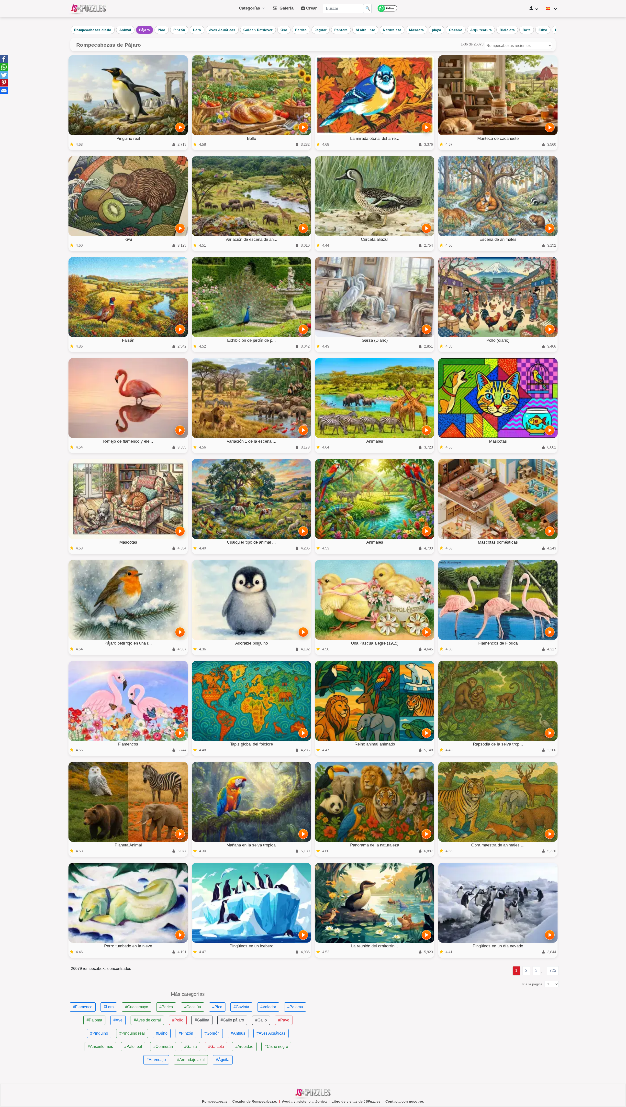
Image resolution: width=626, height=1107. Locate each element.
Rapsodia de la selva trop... (498, 744)
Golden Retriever (258, 30)
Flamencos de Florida (498, 643)
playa (436, 30)
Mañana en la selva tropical (251, 845)
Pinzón (179, 30)
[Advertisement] (438, 1026)
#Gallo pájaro (232, 1020)
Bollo (251, 138)
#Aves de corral (147, 1020)
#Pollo (177, 1020)
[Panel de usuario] (533, 8)
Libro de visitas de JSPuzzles (356, 1101)
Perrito (301, 30)
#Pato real (133, 1046)
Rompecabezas (214, 1101)
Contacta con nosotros (404, 1101)
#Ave (118, 1020)
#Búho (162, 1033)
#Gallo (261, 1020)
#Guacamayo (136, 1007)
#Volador (268, 1007)
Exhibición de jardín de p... (251, 340)
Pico (161, 30)
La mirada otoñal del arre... (374, 138)
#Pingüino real (132, 1033)
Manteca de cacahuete (498, 138)
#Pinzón (186, 1033)
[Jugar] (180, 127)
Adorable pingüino (251, 643)
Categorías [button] (250, 8)
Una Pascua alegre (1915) (375, 643)
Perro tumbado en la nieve (128, 946)
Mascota (416, 30)
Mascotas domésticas (498, 542)
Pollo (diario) (498, 340)
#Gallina (202, 1020)
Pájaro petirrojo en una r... (128, 643)
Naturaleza (392, 30)
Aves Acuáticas (222, 30)
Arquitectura (481, 30)
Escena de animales (498, 239)
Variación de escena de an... (251, 239)
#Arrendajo (156, 1060)
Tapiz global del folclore (251, 744)
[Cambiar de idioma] (551, 8)
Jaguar (321, 30)
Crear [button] (311, 8)
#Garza (190, 1046)
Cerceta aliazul (374, 239)
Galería (285, 8)
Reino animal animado (375, 744)
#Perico (166, 1007)
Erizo (542, 30)
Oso (284, 30)
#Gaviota (241, 1007)
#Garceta (216, 1046)
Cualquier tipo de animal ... (251, 542)
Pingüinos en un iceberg (251, 946)
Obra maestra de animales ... (498, 845)
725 (552, 970)
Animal (125, 30)
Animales (374, 441)
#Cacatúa (192, 1007)
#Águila (222, 1060)
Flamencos (128, 744)
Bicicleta (507, 30)
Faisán (128, 340)
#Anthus (238, 1033)
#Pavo (283, 1020)
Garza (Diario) (375, 340)
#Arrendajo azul (191, 1060)
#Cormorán (163, 1046)
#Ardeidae (244, 1046)
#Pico (217, 1007)
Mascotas (498, 441)
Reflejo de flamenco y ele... (128, 441)
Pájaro (144, 30)
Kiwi (128, 239)
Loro (197, 30)
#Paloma (295, 1007)
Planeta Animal (128, 845)
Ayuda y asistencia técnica (304, 1101)
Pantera (340, 30)
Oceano (455, 30)
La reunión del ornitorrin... (374, 946)
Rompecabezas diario (93, 30)
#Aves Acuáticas (271, 1033)
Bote (527, 30)
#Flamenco (82, 1007)
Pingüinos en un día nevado (498, 946)
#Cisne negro (276, 1046)
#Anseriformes (100, 1046)
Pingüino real (128, 138)
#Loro (109, 1007)
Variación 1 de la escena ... (251, 441)
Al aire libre (365, 30)
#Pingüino (99, 1033)
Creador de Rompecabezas (254, 1101)
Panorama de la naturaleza (374, 845)
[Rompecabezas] (88, 8)
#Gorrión (212, 1033)
